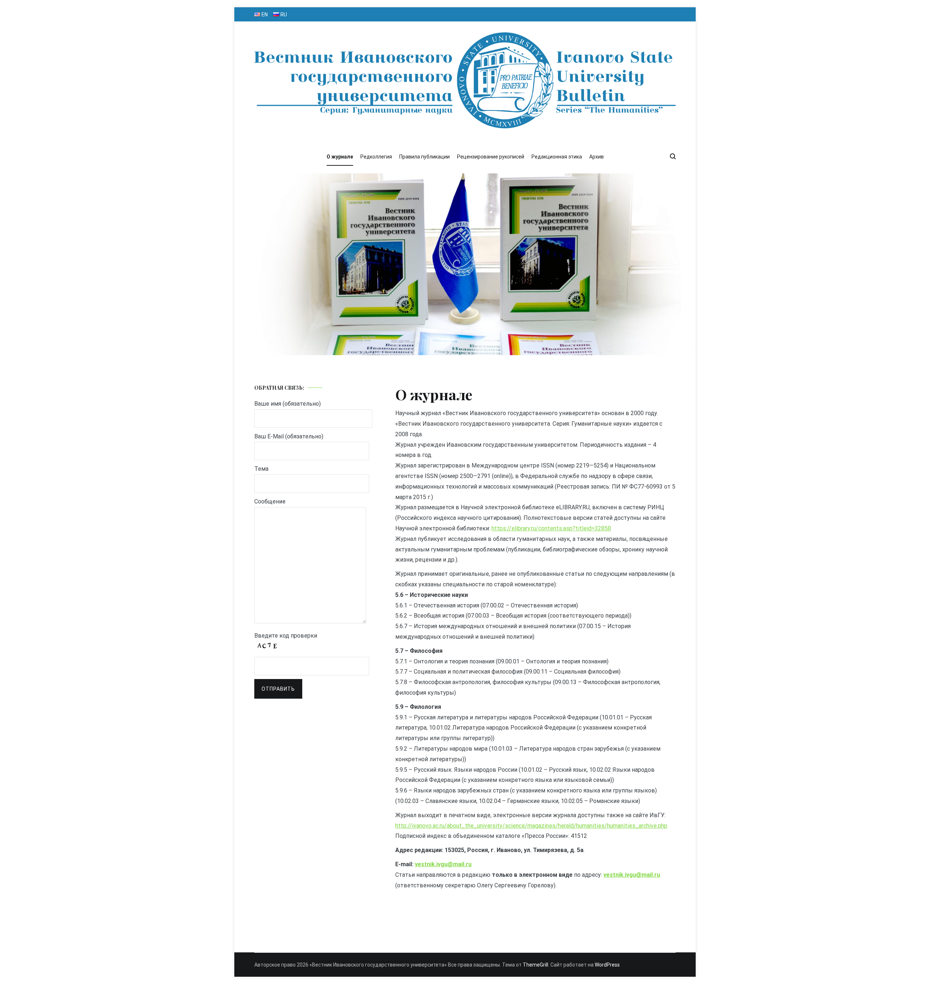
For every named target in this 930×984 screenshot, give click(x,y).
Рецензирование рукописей (490, 157)
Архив (596, 157)
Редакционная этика (556, 157)
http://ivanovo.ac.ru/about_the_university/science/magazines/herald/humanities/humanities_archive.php (531, 825)
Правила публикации (424, 157)
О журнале (340, 157)
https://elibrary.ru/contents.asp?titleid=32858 (551, 528)
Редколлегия (376, 157)
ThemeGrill (535, 965)
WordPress (607, 965)
